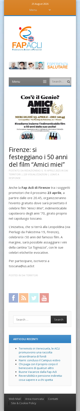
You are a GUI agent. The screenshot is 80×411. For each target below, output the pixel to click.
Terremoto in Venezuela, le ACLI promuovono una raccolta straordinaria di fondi (39, 352)
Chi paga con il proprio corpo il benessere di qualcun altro (38, 366)
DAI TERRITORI (30, 275)
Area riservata (34, 399)
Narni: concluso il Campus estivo (39, 360)
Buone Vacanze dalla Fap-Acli (38, 372)
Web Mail (15, 399)
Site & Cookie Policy (23, 403)
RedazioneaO (32, 170)
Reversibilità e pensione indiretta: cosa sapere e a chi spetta (40, 377)
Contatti (53, 399)
